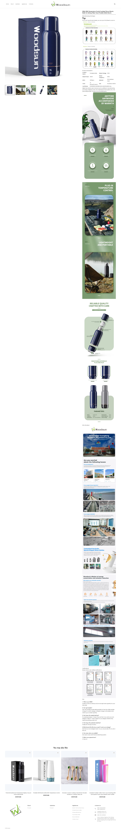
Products (29, 808)
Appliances (24, 4)
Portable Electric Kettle (77, 810)
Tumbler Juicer (75, 819)
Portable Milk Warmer (76, 812)
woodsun (8, 828)
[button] (114, 4)
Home (7, 4)
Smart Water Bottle (76, 814)
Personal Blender (75, 817)
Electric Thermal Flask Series (78, 808)
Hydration (18, 4)
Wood (12, 4)
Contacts (31, 4)
